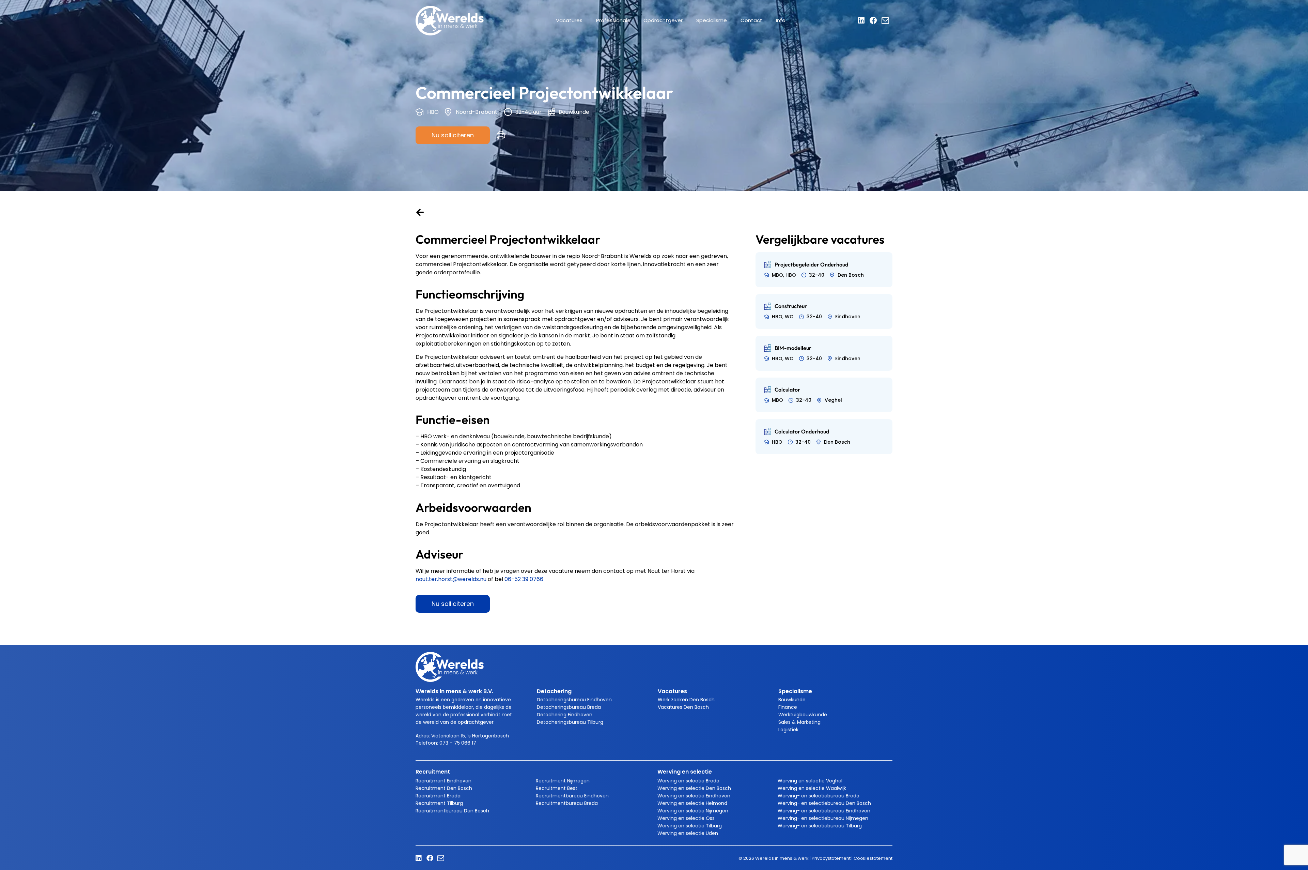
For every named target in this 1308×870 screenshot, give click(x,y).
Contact (751, 20)
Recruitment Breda (438, 795)
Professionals (613, 20)
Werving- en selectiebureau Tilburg (820, 825)
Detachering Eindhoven (564, 714)
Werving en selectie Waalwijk (812, 788)
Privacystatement (831, 858)
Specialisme (711, 20)
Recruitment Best (556, 788)
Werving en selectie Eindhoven (693, 795)
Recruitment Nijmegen (563, 780)
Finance (787, 707)
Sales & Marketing (799, 722)
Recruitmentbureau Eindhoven (572, 795)
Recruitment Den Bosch (444, 788)
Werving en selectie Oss (686, 818)
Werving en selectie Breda (688, 780)
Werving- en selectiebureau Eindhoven (824, 810)
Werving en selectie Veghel (810, 780)
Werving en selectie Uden (687, 833)
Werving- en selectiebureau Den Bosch (824, 803)
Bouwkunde (792, 699)
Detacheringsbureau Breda (569, 707)
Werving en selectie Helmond (692, 803)
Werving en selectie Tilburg (689, 825)
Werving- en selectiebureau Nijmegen (823, 818)
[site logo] (450, 20)
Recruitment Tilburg (439, 803)
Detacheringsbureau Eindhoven (574, 699)
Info (780, 20)
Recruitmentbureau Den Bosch (452, 810)
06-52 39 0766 (523, 579)
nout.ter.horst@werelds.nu (451, 579)
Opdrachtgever (663, 20)
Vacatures (569, 20)
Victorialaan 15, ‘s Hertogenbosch (470, 735)
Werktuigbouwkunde (802, 714)
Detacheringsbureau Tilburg (570, 722)
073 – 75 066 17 (458, 742)
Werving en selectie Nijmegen (692, 810)
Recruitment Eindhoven (443, 780)
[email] (887, 20)
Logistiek (788, 729)
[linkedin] (863, 20)
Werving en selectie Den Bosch (694, 788)
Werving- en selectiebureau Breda (818, 795)
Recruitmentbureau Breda (567, 803)
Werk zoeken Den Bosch (686, 699)
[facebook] (875, 20)
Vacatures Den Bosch (683, 707)
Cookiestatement (873, 858)
